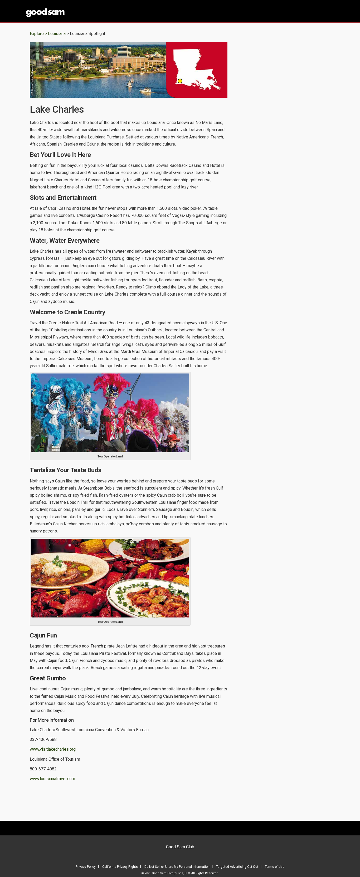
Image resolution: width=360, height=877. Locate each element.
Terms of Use (274, 867)
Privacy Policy (86, 867)
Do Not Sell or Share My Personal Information (177, 867)
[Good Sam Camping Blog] (61, 11)
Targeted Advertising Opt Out (237, 867)
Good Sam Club (180, 846)
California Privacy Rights (120, 867)
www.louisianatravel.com (52, 778)
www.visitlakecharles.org (53, 749)
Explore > (38, 33)
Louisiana (57, 33)
